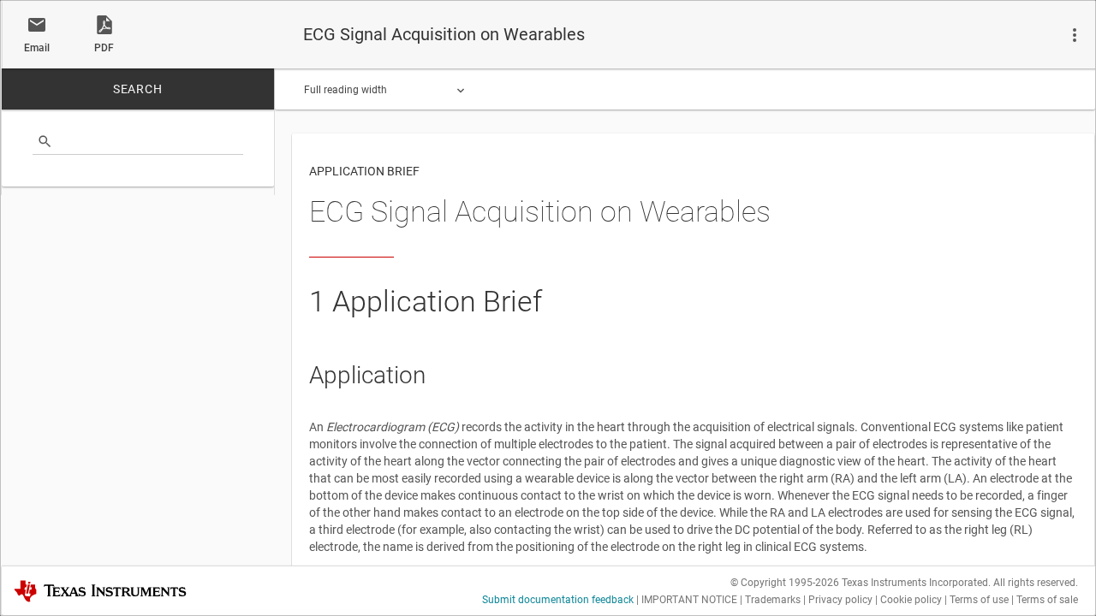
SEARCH (138, 89)
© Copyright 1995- (784, 583)
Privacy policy (840, 600)
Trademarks (773, 600)
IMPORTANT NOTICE (689, 600)
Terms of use (979, 600)
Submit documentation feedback (558, 600)
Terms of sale (1047, 600)
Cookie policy (911, 600)
